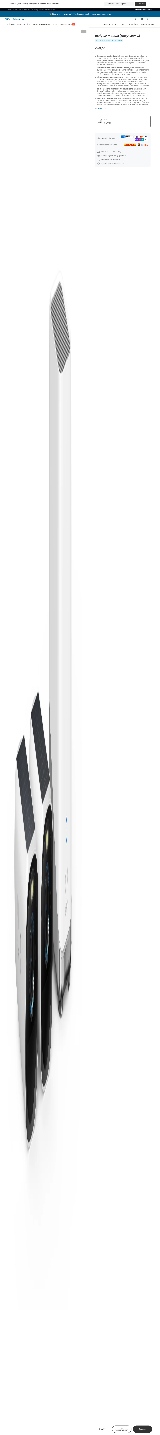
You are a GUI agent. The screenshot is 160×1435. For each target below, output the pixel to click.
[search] (136, 19)
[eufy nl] (8, 19)
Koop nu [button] (142, 1429)
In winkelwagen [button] (121, 1429)
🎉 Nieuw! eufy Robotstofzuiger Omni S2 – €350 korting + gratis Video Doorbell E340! (80, 14)
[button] (149, 4)
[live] (142, 19)
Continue (141, 4)
